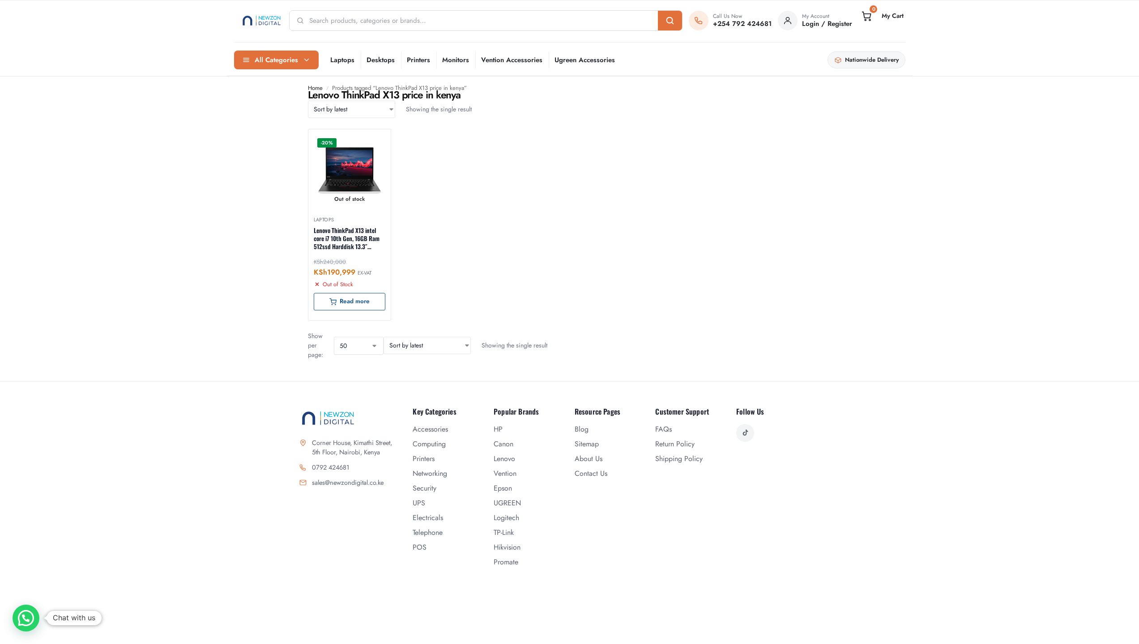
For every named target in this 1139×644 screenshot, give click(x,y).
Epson (503, 488)
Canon (503, 444)
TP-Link (504, 532)
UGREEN (507, 503)
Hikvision (507, 547)
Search (670, 20)
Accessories (430, 429)
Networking (430, 473)
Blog (582, 429)
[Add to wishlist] (373, 140)
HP (498, 429)
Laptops (342, 60)
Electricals (428, 518)
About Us (588, 458)
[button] (881, 16)
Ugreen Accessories (585, 60)
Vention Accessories (511, 60)
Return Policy (675, 444)
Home (315, 88)
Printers (418, 60)
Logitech (506, 518)
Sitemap (587, 444)
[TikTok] (745, 433)
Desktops (381, 60)
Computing (429, 444)
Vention (505, 473)
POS (420, 547)
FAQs (663, 429)
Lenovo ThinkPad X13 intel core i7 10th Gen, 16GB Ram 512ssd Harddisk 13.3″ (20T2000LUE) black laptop (347, 238)
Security (424, 488)
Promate (506, 562)
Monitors (455, 60)
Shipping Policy (679, 458)
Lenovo (504, 458)
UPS (419, 503)
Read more (355, 301)
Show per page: (315, 345)
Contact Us (591, 473)
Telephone (428, 532)
